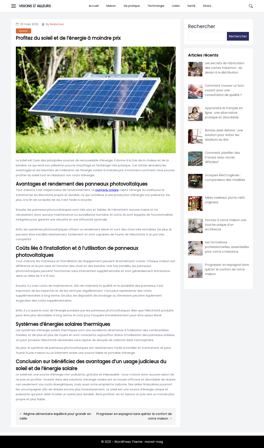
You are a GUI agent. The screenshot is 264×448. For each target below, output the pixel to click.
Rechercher (201, 26)
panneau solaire (107, 190)
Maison (111, 6)
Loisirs (176, 6)
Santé (191, 6)
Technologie (155, 6)
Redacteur (57, 24)
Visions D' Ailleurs (35, 5)
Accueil (94, 6)
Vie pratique (131, 6)
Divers (207, 6)
